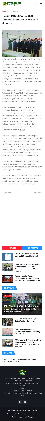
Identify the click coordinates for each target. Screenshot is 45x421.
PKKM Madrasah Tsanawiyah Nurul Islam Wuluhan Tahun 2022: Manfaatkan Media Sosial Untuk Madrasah (28, 267)
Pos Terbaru (32, 248)
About (16, 414)
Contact (24, 414)
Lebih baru (7, 193)
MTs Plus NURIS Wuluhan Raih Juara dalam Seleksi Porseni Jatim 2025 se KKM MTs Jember (22, 309)
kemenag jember (16, 11)
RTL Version (29, 417)
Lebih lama (37, 193)
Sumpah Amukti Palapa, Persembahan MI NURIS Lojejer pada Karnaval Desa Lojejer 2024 (27, 278)
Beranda (5, 11)
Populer (12, 248)
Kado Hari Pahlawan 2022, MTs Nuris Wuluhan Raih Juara (26, 320)
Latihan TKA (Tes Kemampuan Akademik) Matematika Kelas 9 (26, 255)
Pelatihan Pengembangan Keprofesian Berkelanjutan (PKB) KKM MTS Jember (27, 331)
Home (9, 414)
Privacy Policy (17, 417)
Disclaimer (34, 414)
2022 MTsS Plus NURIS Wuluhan (27, 410)
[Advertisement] (22, 219)
